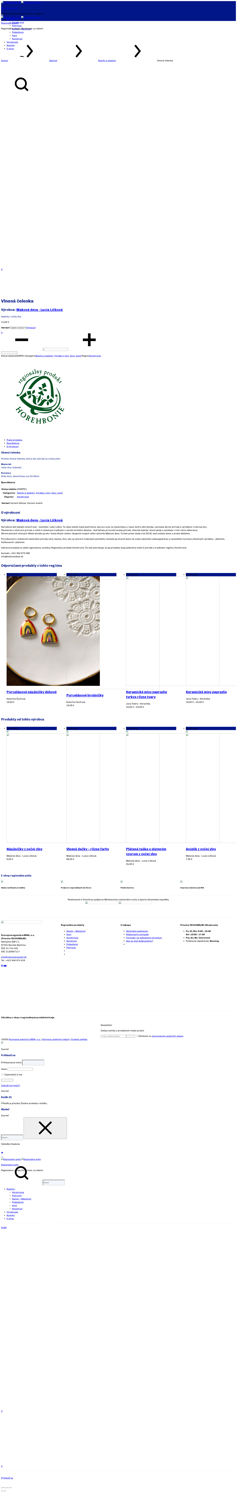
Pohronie (17, 25)
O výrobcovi (13, 446)
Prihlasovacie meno (11, 1062)
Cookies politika (79, 1039)
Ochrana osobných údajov (55, 1039)
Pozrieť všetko (9, 1149)
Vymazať (31, 327)
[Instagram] (3, 966)
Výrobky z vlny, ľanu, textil (67, 356)
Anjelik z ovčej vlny (201, 849)
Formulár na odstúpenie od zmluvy (144, 937)
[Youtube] (5, 966)
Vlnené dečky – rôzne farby (87, 849)
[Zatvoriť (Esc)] (2, 1487)
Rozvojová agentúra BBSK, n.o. (25, 1039)
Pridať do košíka (9, 353)
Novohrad (71, 941)
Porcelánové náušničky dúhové (32, 692)
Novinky (11, 1215)
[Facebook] (1, 966)
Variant (5, 327)
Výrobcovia (12, 1212)
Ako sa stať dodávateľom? (139, 941)
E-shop (10, 1218)
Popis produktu (14, 440)
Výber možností (74, 708)
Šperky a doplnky (107, 60)
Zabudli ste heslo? (10, 1085)
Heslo (4, 1069)
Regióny (11, 1189)
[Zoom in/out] (10, 1487)
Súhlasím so (160, 1036)
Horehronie (95, 356)
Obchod (53, 60)
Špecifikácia (13, 443)
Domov (4, 60)
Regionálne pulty (10, 8)
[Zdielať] (5, 1487)
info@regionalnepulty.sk (13, 957)
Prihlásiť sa (7, 1080)
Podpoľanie (18, 32)
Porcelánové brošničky (85, 695)
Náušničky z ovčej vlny (24, 849)
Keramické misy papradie (206, 692)
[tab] (121, 440)
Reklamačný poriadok (137, 934)
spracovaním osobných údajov (167, 1036)
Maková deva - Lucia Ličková (39, 310)
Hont (68, 934)
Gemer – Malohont (76, 931)
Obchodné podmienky (137, 931)
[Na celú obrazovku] (8, 1487)
